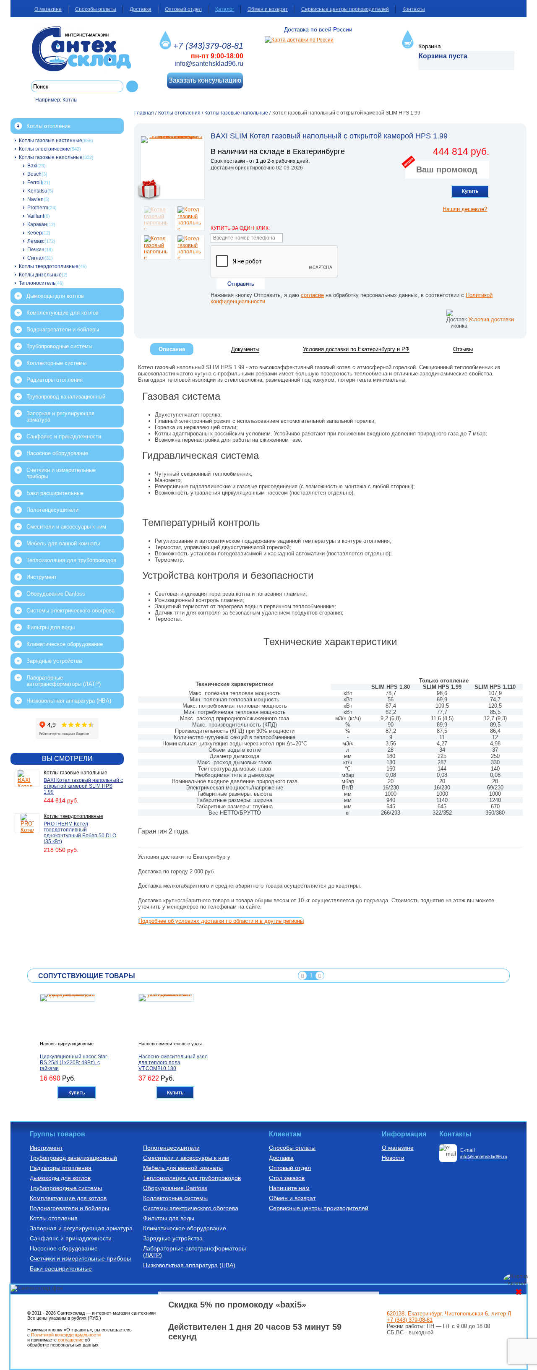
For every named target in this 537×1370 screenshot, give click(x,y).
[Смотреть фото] (173, 168)
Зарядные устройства (54, 661)
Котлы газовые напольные (51, 157)
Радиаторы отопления (54, 380)
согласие (312, 295)
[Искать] (132, 86)
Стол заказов (287, 1178)
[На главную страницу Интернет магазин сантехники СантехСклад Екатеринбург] (84, 49)
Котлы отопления (48, 126)
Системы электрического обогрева (70, 610)
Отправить (240, 284)
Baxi (32, 166)
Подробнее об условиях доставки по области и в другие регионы (221, 921)
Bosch (34, 174)
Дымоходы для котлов (55, 296)
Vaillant (35, 216)
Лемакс (35, 241)
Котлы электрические (44, 149)
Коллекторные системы (56, 363)
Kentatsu (37, 191)
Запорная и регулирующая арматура (60, 416)
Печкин (35, 250)
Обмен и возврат (268, 9)
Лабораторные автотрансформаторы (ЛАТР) (63, 681)
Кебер (34, 233)
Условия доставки (491, 319)
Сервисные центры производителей (345, 9)
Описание (172, 349)
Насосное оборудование (57, 453)
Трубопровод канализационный (65, 396)
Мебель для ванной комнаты (63, 543)
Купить (470, 191)
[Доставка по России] (299, 40)
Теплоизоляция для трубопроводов (71, 560)
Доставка (140, 9)
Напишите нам (289, 1188)
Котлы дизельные (40, 275)
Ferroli (34, 182)
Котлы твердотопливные (48, 266)
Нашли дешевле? (465, 209)
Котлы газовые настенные (50, 140)
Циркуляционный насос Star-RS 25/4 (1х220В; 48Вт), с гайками (74, 1062)
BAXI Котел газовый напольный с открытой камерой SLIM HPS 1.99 (83, 786)
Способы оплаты (95, 9)
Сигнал (35, 258)
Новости (393, 1157)
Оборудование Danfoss (55, 594)
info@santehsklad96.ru (209, 63)
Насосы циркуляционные (67, 1043)
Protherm (37, 208)
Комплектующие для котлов (62, 313)
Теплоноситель (37, 283)
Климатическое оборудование (64, 644)
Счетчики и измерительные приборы (61, 473)
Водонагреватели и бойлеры (62, 329)
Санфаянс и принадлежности (63, 436)
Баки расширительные (54, 493)
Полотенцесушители (52, 510)
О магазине (48, 9)
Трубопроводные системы (59, 346)
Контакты (413, 9)
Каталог (224, 9)
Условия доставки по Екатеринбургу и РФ (356, 349)
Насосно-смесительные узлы (170, 1043)
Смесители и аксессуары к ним (66, 527)
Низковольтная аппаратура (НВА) (68, 701)
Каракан (37, 224)
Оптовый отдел (183, 9)
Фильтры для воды (50, 627)
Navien (35, 199)
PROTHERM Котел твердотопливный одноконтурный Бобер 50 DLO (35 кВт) (80, 832)
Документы (245, 349)
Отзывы (463, 349)
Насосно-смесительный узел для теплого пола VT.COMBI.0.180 (173, 1062)
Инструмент (41, 577)
